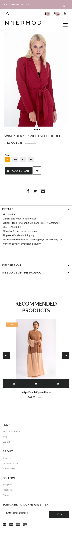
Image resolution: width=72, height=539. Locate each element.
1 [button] (33, 130)
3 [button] (37, 130)
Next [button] (65, 355)
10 (15, 159)
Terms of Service (10, 463)
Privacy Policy (9, 468)
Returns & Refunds (11, 431)
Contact (6, 442)
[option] (36, 79)
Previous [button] (6, 355)
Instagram (7, 484)
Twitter (6, 495)
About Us (7, 458)
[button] (7, 13)
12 (23, 159)
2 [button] (35, 130)
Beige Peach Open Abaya (36, 392)
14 (31, 159)
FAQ (5, 436)
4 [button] (40, 130)
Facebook (7, 489)
